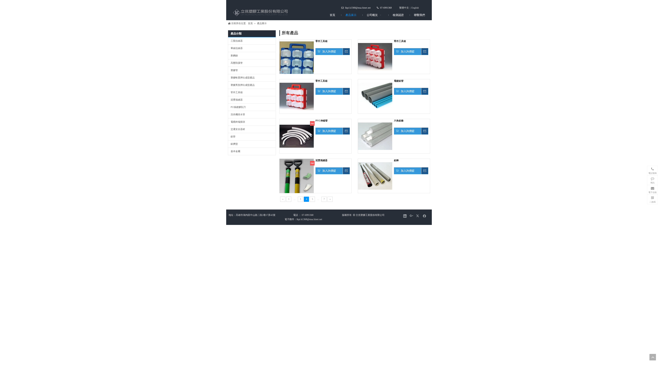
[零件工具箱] (296, 60)
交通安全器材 (238, 129)
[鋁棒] (375, 175)
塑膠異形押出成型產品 (243, 85)
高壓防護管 (237, 63)
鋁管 (233, 136)
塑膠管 (234, 70)
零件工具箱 (237, 92)
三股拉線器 (237, 41)
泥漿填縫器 (237, 99)
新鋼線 (234, 55)
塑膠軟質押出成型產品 (243, 77)
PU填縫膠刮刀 (238, 107)
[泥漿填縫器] (296, 181)
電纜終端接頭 (238, 122)
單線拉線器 (237, 48)
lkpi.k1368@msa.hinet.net (358, 8)
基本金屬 (235, 151)
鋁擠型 (234, 144)
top (652, 357)
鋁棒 (396, 160)
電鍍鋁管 (399, 81)
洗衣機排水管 (238, 114)
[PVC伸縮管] (296, 136)
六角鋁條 (399, 120)
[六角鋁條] (375, 136)
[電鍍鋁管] (375, 96)
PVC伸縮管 (321, 120)
